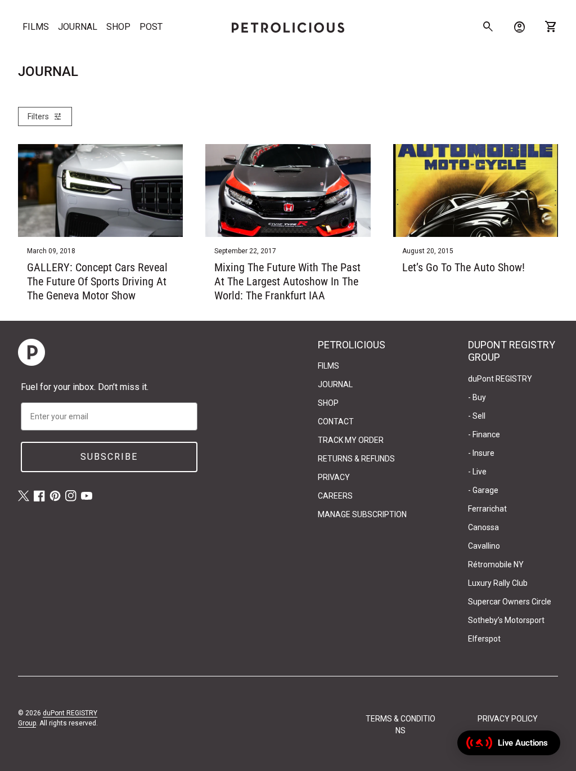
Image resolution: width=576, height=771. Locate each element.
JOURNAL (77, 26)
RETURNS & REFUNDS (356, 458)
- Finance (484, 434)
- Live (477, 471)
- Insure (481, 453)
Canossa (483, 527)
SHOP (118, 26)
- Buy (477, 397)
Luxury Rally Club (498, 583)
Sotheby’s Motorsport (506, 620)
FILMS (35, 26)
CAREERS (335, 495)
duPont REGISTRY (500, 378)
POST (151, 26)
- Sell (476, 415)
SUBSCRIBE (109, 456)
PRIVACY (334, 477)
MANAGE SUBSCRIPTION (362, 514)
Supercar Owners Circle (509, 601)
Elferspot (484, 638)
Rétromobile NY (496, 564)
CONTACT (336, 421)
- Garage (483, 490)
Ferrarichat (487, 508)
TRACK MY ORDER (351, 440)
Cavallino (484, 545)
